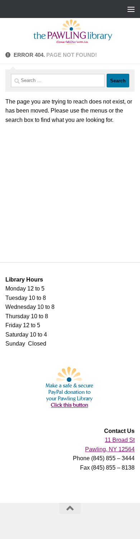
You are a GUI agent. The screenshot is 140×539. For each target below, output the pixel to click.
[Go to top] (70, 508)
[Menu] (131, 9)
